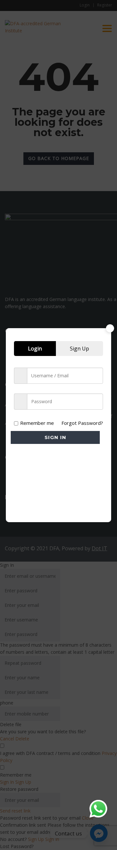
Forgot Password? (82, 423)
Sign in (55, 437)
